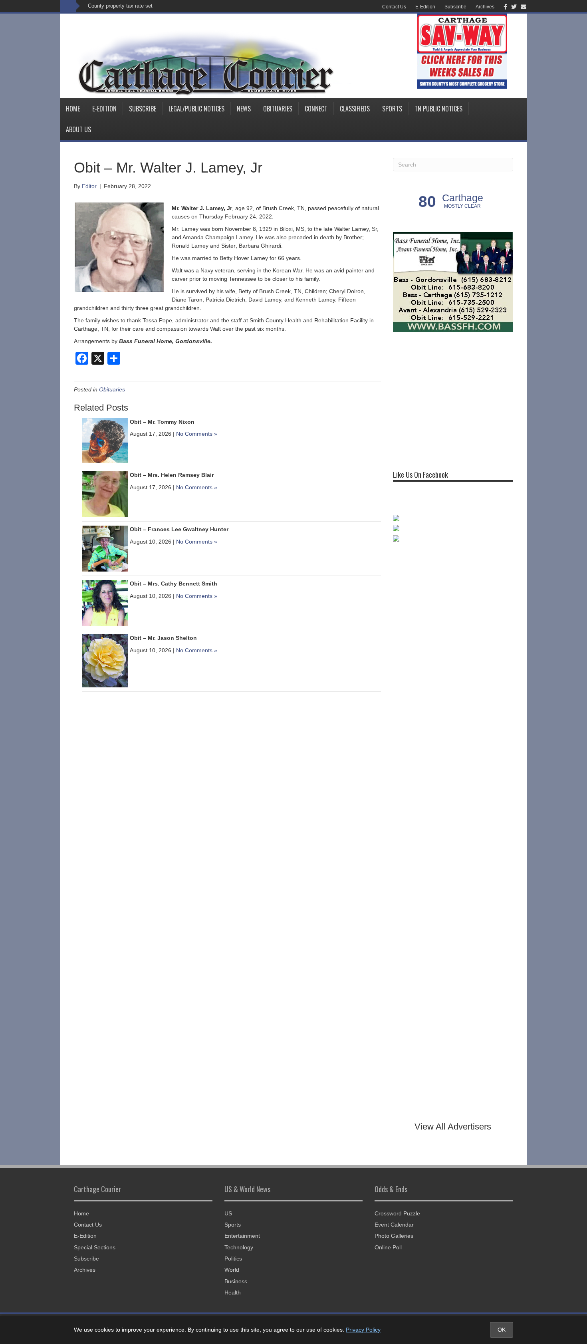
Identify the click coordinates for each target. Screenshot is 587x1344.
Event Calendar (394, 1224)
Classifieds (355, 108)
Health (232, 1292)
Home (73, 108)
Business (235, 1281)
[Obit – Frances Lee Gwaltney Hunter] (105, 548)
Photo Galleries (394, 1236)
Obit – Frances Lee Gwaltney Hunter (179, 529)
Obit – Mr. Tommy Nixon (162, 422)
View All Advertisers (452, 1127)
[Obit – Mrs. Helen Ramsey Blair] (105, 493)
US (228, 1213)
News (244, 108)
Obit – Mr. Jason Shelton (163, 638)
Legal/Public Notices (196, 108)
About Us (78, 129)
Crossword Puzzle (397, 1213)
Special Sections (94, 1247)
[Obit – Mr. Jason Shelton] (105, 660)
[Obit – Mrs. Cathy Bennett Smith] (105, 602)
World (231, 1270)
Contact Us (394, 7)
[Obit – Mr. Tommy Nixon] (105, 440)
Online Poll (388, 1247)
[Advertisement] (453, 398)
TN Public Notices (438, 108)
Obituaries (277, 108)
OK (502, 1329)
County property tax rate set (120, 6)
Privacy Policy (363, 1329)
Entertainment (242, 1236)
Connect (316, 108)
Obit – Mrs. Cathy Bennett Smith (173, 583)
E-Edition (425, 7)
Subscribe (455, 7)
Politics (233, 1258)
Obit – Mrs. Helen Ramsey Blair (172, 475)
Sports (392, 108)
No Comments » (196, 434)
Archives (485, 7)
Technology (238, 1247)
